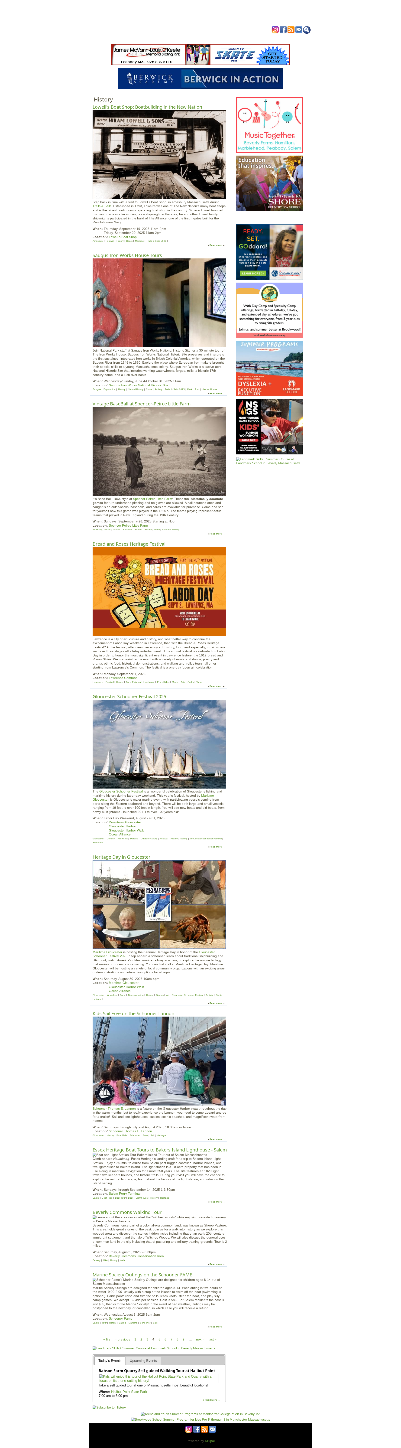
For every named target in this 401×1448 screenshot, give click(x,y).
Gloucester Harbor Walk (126, 830)
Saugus (97, 389)
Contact (271, 38)
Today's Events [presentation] (110, 1361)
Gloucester (98, 838)
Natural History (135, 389)
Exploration (109, 389)
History (120, 241)
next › (200, 1339)
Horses (138, 529)
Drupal (210, 1441)
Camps (210, 38)
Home (142, 38)
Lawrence (98, 682)
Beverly (96, 1260)
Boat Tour (120, 1198)
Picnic (107, 529)
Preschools (192, 38)
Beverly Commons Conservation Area (136, 1256)
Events (156, 38)
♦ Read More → (211, 1400)
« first (107, 1339)
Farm (157, 529)
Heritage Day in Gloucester (121, 857)
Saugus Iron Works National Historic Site (138, 385)
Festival (110, 241)
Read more (216, 245)
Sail (152, 1135)
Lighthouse (142, 1198)
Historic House (209, 389)
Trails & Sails (102, 206)
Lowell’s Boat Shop (123, 237)
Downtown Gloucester (125, 822)
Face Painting (133, 682)
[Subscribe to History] (109, 1407)
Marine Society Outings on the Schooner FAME (142, 1275)
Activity (158, 389)
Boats (129, 241)
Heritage (97, 999)
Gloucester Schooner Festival (121, 791)
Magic (175, 682)
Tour (197, 389)
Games (160, 995)
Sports (116, 529)
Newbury (97, 529)
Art (167, 995)
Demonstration (136, 995)
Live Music (149, 682)
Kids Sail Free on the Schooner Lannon (133, 1013)
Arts (183, 682)
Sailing (184, 838)
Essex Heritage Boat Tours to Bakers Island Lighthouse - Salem (160, 1150)
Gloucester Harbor (122, 826)
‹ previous (123, 1339)
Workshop (112, 995)
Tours (199, 682)
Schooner (98, 842)
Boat (145, 1135)
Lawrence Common (123, 678)
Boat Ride (121, 1135)
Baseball (127, 529)
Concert (111, 838)
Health (224, 38)
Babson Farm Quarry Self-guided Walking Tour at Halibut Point (157, 1370)
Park (189, 389)
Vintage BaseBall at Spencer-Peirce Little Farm (142, 404)
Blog (237, 38)
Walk (122, 1260)
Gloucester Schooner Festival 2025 (129, 696)
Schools (172, 38)
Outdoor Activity (170, 529)
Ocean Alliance (120, 834)
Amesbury (98, 241)
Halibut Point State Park (129, 1392)
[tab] (109, 1361)
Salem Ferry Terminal (124, 1193)
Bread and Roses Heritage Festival (129, 544)
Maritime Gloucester (107, 952)
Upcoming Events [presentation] (143, 1361)
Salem (96, 1198)
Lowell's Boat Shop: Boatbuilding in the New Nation (147, 107)
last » (213, 1339)
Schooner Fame (121, 1318)
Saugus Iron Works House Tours (127, 255)
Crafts (149, 389)
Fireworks (123, 838)
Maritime (139, 241)
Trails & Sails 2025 (156, 241)
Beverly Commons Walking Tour (127, 1212)
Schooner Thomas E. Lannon (114, 1108)
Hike (105, 1260)
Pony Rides (163, 682)
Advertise (253, 38)
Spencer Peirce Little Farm (152, 499)
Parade (134, 838)
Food (123, 995)
